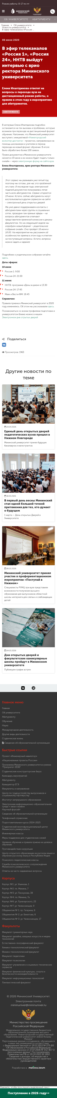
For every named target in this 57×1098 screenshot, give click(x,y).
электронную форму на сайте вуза (36, 161)
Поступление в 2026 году (27, 1093)
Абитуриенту (41, 19)
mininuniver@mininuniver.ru (28, 1005)
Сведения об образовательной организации (27, 743)
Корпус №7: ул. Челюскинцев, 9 (18, 906)
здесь (5, 258)
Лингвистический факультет (16, 982)
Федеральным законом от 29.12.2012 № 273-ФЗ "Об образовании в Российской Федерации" (29, 1046)
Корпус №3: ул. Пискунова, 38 (17, 893)
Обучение (7, 721)
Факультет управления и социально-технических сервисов (27, 966)
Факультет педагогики (13, 956)
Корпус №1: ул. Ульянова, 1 (15, 884)
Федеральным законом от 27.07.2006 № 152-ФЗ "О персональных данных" (28, 1051)
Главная (6, 708)
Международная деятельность (17, 730)
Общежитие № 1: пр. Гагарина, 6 (18, 910)
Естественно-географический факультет (23, 943)
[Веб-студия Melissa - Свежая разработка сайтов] (36, 1068)
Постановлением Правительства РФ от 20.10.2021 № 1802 (28, 1053)
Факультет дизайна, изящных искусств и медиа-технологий (26, 937)
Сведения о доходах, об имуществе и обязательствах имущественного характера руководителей (28, 1058)
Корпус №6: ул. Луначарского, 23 (19, 901)
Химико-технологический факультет (20, 947)
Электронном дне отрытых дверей (20, 317)
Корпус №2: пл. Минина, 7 (15, 888)
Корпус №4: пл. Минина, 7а (16, 897)
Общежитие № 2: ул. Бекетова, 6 (19, 914)
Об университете (16, 19)
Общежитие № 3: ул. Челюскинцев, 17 (21, 919)
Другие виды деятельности (16, 734)
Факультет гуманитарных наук (17, 932)
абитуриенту (10, 112)
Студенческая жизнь (12, 738)
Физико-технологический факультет (20, 952)
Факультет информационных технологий (23, 978)
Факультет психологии (13, 960)
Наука (5, 725)
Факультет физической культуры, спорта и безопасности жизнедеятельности (23, 972)
